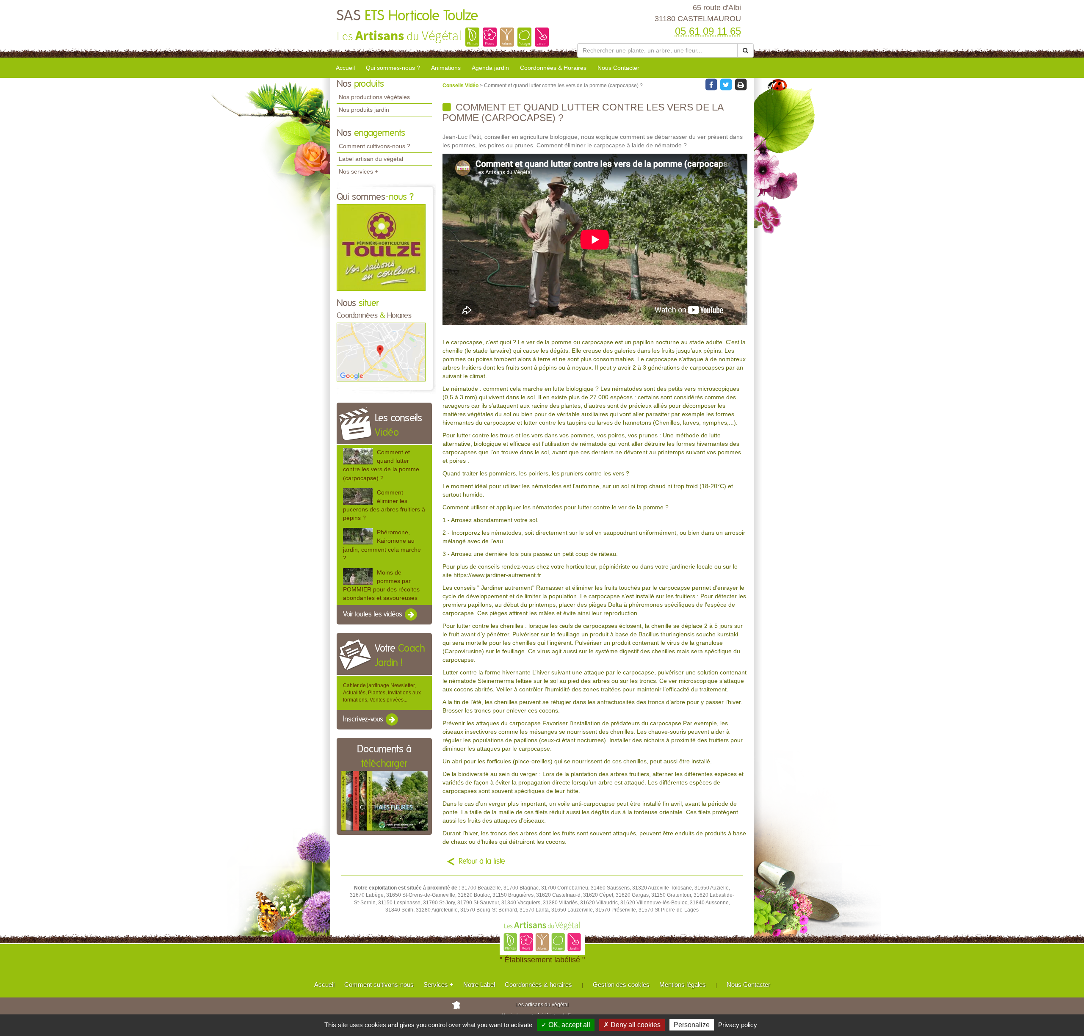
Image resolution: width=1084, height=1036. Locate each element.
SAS (407, 16)
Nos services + (358, 171)
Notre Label (479, 984)
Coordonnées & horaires (538, 984)
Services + (438, 984)
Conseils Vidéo (461, 85)
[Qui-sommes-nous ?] (381, 247)
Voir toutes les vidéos (373, 614)
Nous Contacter (618, 67)
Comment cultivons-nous (379, 984)
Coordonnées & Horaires (553, 67)
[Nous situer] (381, 352)
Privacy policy (737, 1024)
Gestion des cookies (621, 984)
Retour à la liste (482, 861)
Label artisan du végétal (371, 158)
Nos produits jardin (364, 109)
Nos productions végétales (374, 97)
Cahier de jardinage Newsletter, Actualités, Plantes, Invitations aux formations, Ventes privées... (382, 692)
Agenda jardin (490, 67)
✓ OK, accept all (565, 1024)
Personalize (692, 1024)
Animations (446, 67)
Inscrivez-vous (364, 719)
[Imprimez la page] (740, 84)
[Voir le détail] (358, 456)
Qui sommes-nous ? (393, 67)
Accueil (345, 67)
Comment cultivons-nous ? (374, 146)
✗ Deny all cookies (632, 1024)
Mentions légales (682, 984)
